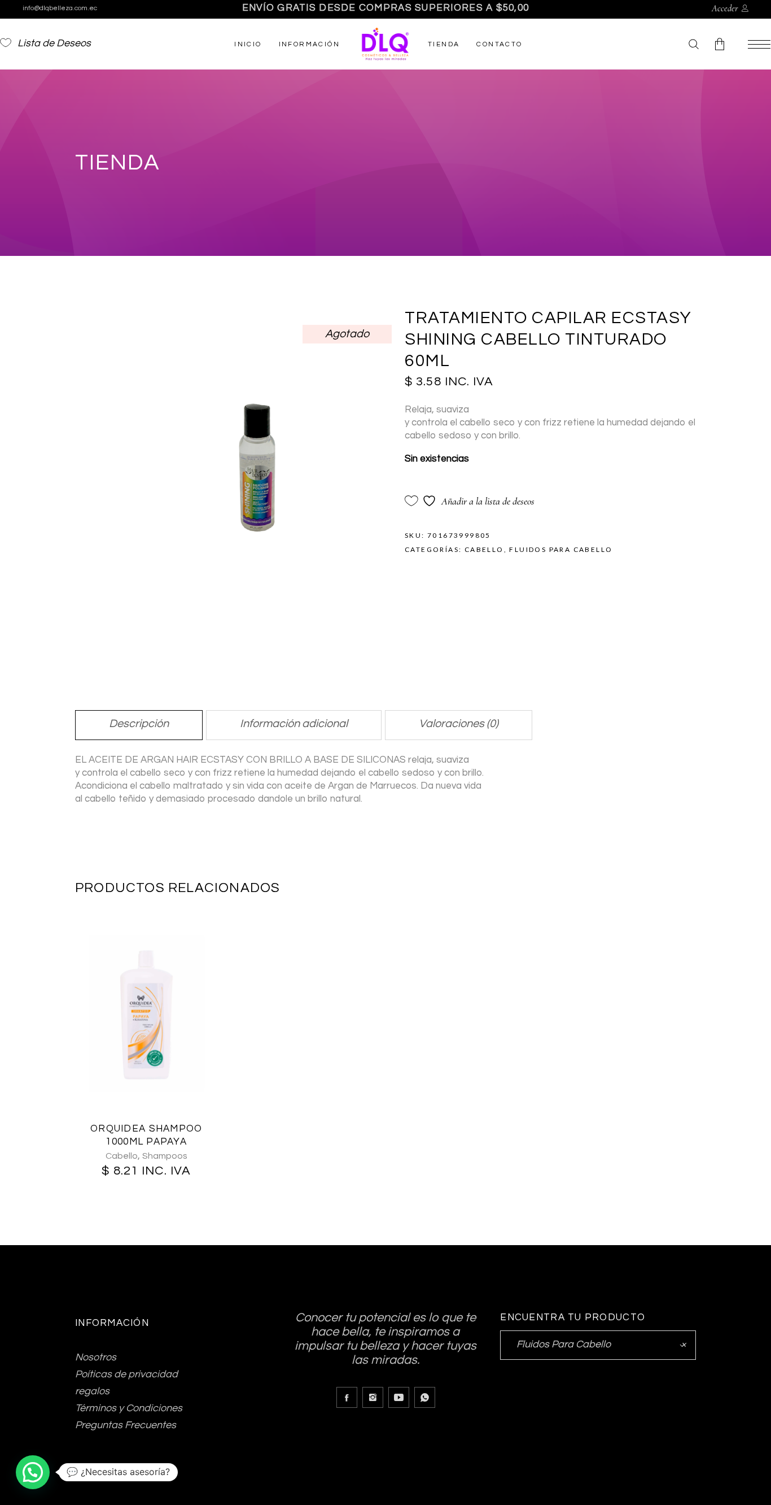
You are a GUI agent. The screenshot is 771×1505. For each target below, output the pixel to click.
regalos (92, 1391)
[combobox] (598, 1345)
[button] (33, 1472)
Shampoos (164, 1155)
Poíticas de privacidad (126, 1374)
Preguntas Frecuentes (125, 1425)
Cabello (484, 549)
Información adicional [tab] (294, 723)
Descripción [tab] (139, 723)
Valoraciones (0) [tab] (458, 723)
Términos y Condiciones (128, 1408)
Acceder (725, 8)
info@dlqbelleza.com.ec (60, 8)
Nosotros (95, 1357)
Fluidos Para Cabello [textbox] (598, 1344)
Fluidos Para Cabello (560, 549)
